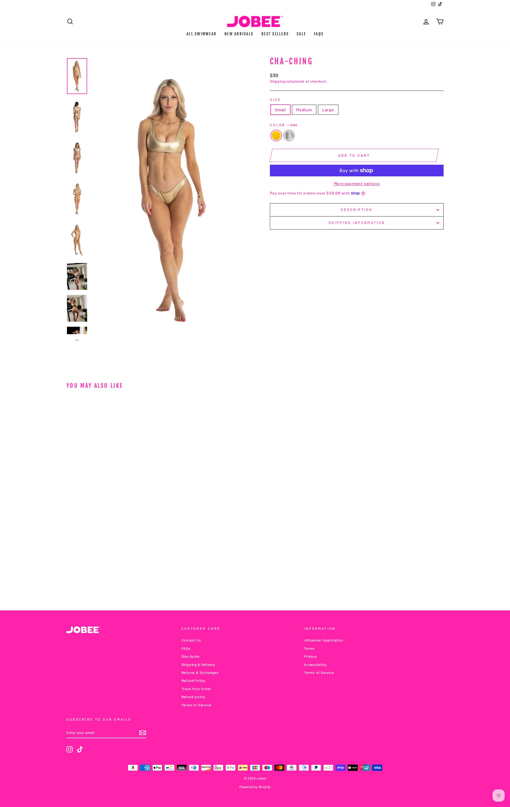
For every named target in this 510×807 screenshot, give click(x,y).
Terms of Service (196, 705)
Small (280, 109)
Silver (289, 135)
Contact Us (191, 640)
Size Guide (190, 656)
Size (275, 99)
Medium (304, 109)
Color (283, 125)
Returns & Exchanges (200, 672)
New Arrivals (238, 33)
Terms (309, 648)
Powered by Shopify (255, 787)
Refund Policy (193, 680)
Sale (301, 33)
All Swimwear (201, 33)
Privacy (310, 656)
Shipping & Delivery (198, 664)
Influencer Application (323, 640)
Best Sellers (275, 33)
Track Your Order (196, 688)
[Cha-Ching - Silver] (114, 578)
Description (357, 209)
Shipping (277, 81)
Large (328, 109)
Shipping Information (357, 222)
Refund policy (193, 696)
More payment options (357, 183)
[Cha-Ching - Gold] (107, 578)
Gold (276, 135)
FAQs (319, 33)
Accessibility (315, 664)
